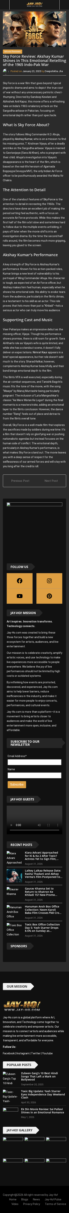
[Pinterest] (49, 596)
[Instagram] (49, 580)
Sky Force (49, 199)
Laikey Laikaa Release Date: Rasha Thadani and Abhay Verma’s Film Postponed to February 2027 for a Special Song (43, 877)
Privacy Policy (31, 1204)
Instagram (22, 1053)
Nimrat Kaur (40, 352)
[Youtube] (20, 596)
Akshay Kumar (23, 139)
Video (15, 1204)
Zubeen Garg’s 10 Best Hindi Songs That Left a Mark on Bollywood (39, 1076)
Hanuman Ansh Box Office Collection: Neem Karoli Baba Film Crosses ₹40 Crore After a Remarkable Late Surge (43, 913)
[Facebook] (20, 580)
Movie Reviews (12, 51)
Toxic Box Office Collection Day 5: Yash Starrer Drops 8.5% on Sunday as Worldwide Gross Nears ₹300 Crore (42, 931)
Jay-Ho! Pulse (53, 1199)
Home (12, 1199)
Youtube (47, 1053)
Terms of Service (55, 1204)
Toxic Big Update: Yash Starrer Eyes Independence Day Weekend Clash (43, 1094)
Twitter (35, 1053)
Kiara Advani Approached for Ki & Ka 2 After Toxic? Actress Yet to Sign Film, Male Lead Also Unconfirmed (41, 859)
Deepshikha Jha (54, 71)
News (36, 1199)
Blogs (24, 1199)
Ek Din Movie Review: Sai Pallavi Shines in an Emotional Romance (42, 1110)
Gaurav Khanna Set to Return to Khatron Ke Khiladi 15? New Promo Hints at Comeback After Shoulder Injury (41, 895)
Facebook (9, 1053)
